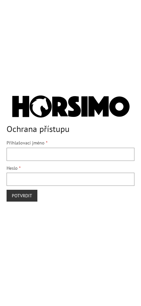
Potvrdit (22, 196)
